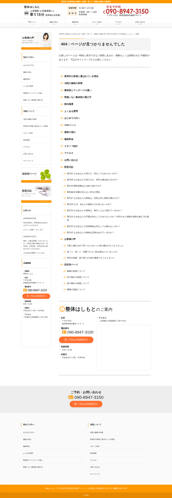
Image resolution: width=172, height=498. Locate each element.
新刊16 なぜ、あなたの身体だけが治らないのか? (89, 204)
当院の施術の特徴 (73, 83)
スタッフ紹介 (97, 23)
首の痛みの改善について (78, 277)
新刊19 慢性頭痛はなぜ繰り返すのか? (84, 186)
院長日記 (68, 167)
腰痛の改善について (76, 289)
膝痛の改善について (76, 271)
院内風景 (68, 104)
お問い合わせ (140, 23)
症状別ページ (71, 264)
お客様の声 (70, 239)
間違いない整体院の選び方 (78, 97)
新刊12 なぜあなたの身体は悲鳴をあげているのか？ (90, 232)
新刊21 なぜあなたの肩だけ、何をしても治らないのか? (92, 173)
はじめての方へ (72, 118)
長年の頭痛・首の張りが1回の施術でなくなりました (90, 258)
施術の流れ (54, 23)
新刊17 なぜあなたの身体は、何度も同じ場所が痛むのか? (93, 198)
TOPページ (32, 23)
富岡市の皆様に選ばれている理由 (81, 76)
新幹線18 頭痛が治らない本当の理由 (83, 192)
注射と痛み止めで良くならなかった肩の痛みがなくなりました (95, 246)
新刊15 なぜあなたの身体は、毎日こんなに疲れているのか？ (94, 210)
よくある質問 (71, 111)
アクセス (118, 23)
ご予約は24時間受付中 (76, 340)
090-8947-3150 (77, 332)
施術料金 (75, 23)
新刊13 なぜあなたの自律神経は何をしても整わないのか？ (93, 226)
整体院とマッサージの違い (78, 90)
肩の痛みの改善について (78, 283)
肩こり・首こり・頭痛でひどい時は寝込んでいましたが (92, 252)
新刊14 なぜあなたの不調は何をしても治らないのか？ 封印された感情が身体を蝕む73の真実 (108, 218)
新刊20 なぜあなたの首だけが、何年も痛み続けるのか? (92, 180)
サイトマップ (28, 161)
